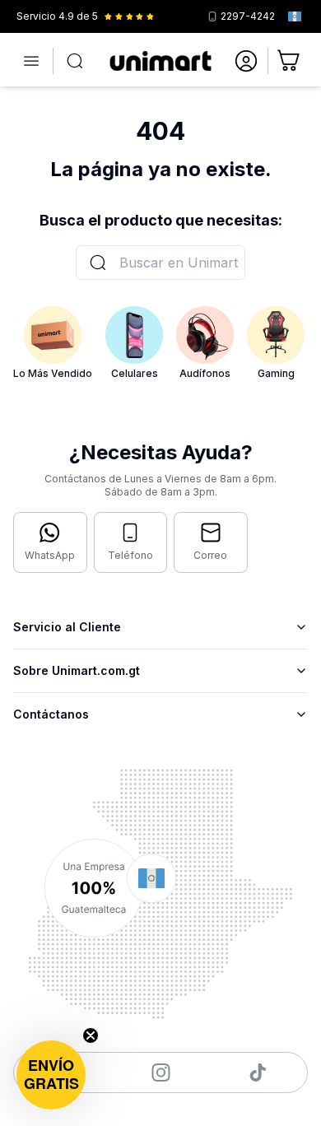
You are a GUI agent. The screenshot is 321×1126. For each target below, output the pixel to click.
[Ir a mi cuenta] (246, 61)
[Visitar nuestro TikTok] (258, 1072)
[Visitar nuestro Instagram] (161, 1072)
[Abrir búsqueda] (75, 61)
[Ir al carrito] (290, 61)
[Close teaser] (90, 1035)
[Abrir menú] (31, 61)
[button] (51, 1075)
